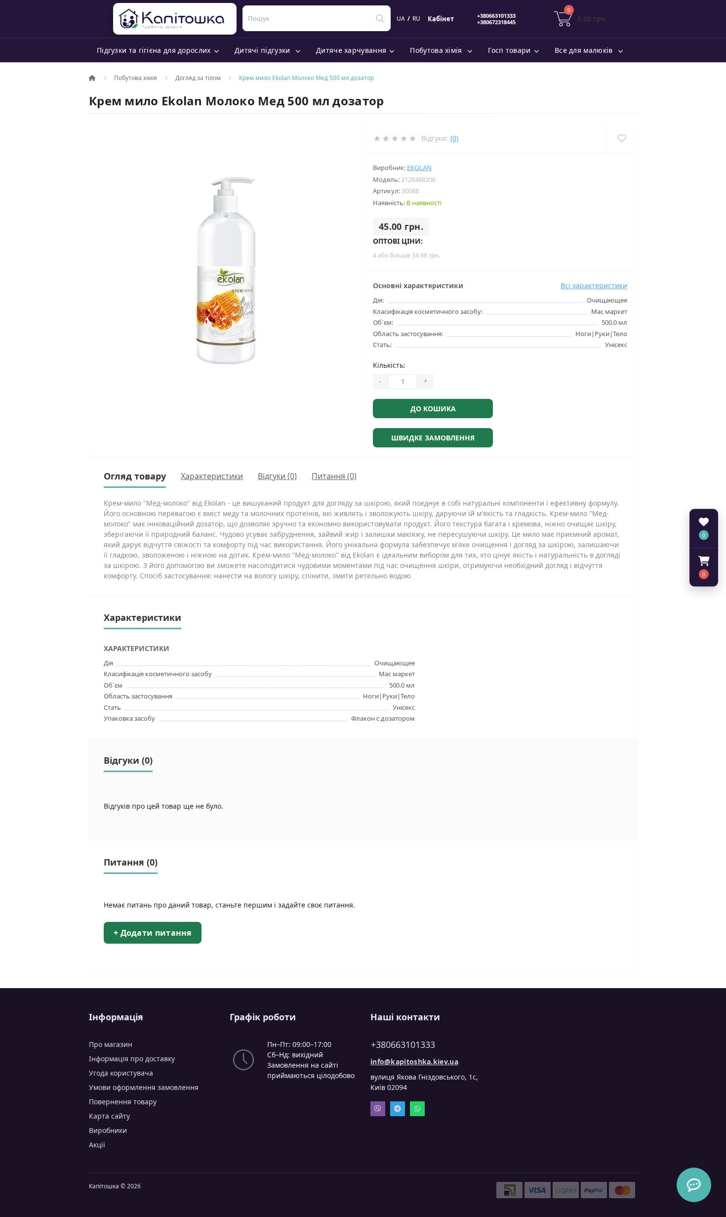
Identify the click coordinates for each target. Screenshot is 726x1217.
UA (401, 19)
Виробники (108, 1130)
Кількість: (389, 365)
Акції (97, 1144)
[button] (703, 567)
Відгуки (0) (277, 476)
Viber (377, 1108)
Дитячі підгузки (263, 50)
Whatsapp (417, 1108)
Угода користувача (121, 1073)
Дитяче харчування (351, 50)
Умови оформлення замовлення (144, 1087)
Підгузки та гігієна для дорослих (154, 50)
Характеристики (212, 476)
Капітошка (177, 19)
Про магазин (110, 1044)
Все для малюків (585, 50)
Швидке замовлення (433, 437)
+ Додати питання (153, 932)
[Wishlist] (621, 138)
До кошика (433, 408)
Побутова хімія (437, 50)
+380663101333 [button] (403, 1044)
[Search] (380, 18)
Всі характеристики (594, 285)
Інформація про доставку (132, 1058)
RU (416, 19)
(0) (454, 138)
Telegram (397, 1108)
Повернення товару (123, 1101)
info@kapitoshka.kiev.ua (414, 1061)
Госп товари (509, 50)
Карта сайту (109, 1116)
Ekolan (419, 167)
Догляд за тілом (198, 78)
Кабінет (441, 18)
